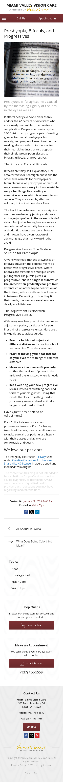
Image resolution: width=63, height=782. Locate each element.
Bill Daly (41, 457)
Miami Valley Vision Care (39, 758)
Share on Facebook (26, 512)
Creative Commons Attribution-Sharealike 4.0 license (28, 461)
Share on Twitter (31, 512)
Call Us (21, 18)
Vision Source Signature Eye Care (31, 747)
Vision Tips (38, 505)
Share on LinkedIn (37, 512)
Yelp (37, 735)
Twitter (31, 735)
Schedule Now (34, 663)
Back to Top (31, 773)
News (14, 569)
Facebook (26, 735)
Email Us (31, 726)
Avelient (47, 765)
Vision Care (18, 582)
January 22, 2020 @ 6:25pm (38, 501)
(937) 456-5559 (36, 712)
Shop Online (34, 625)
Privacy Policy (18, 765)
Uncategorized (20, 575)
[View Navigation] (5, 18)
